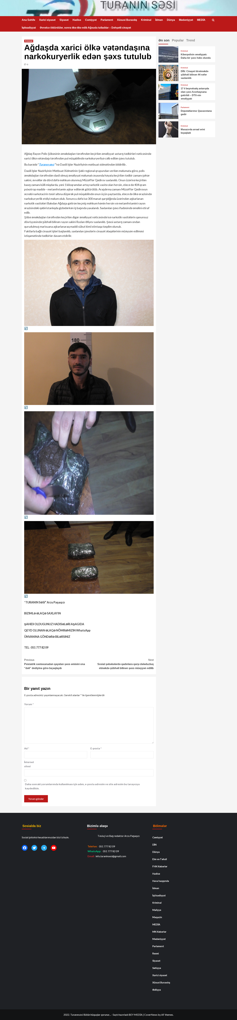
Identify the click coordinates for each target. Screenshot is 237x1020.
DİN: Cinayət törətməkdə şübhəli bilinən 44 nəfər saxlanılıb (194, 74)
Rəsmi (155, 953)
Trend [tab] (190, 40)
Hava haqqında (160, 880)
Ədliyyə (156, 989)
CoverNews (150, 1014)
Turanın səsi (46, 164)
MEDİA (201, 20)
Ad (26, 748)
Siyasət (64, 20)
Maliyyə (156, 909)
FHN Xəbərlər (159, 866)
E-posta (96, 748)
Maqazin (157, 917)
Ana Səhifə (28, 20)
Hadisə (77, 20)
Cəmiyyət (91, 20)
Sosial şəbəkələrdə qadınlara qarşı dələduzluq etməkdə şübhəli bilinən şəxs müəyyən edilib (125, 664)
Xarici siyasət (47, 20)
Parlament (107, 20)
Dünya (171, 20)
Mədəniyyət (186, 20)
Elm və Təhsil (159, 859)
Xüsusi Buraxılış (127, 20)
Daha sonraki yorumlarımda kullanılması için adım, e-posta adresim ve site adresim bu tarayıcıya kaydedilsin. (82, 786)
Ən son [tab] (163, 40)
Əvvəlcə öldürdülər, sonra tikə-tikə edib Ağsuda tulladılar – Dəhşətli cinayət (85, 27)
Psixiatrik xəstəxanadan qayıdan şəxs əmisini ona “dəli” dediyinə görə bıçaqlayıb (54, 664)
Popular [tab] (178, 40)
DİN (154, 844)
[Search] (213, 20)
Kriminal (146, 20)
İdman (159, 20)
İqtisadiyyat (29, 27)
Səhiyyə (156, 967)
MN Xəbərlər (159, 931)
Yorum (29, 704)
